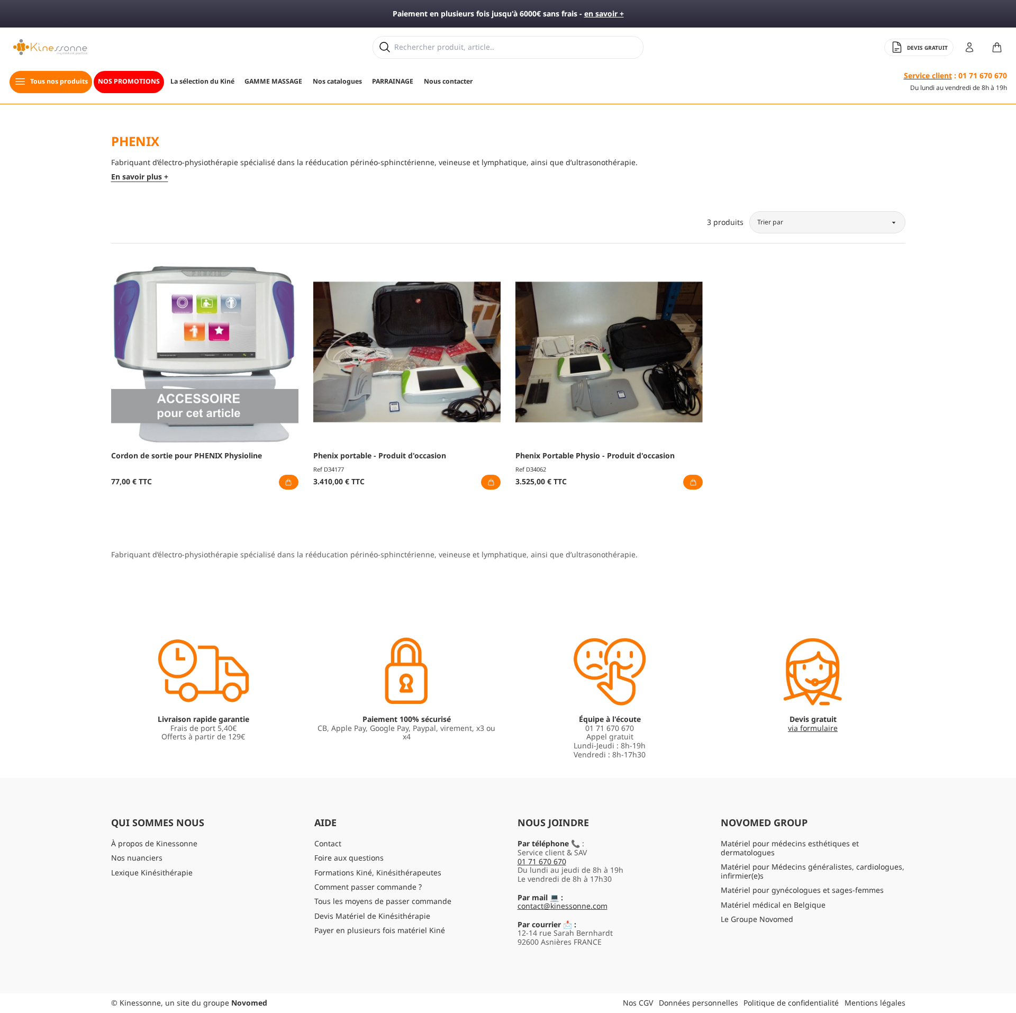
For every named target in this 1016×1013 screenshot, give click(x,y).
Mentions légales (875, 1003)
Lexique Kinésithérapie (152, 872)
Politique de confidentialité (791, 1003)
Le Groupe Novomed (757, 919)
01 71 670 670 (542, 861)
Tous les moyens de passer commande (382, 901)
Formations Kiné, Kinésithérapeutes (377, 872)
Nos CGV (638, 1003)
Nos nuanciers (136, 858)
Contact (327, 843)
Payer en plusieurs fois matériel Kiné (379, 930)
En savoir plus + (139, 177)
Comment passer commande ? (368, 887)
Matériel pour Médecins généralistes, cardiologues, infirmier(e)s (812, 871)
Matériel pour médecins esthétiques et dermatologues (790, 847)
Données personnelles (698, 1003)
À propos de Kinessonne (154, 843)
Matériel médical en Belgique (773, 905)
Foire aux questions (349, 858)
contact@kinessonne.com (562, 906)
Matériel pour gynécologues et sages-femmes (802, 890)
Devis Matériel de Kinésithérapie (372, 916)
